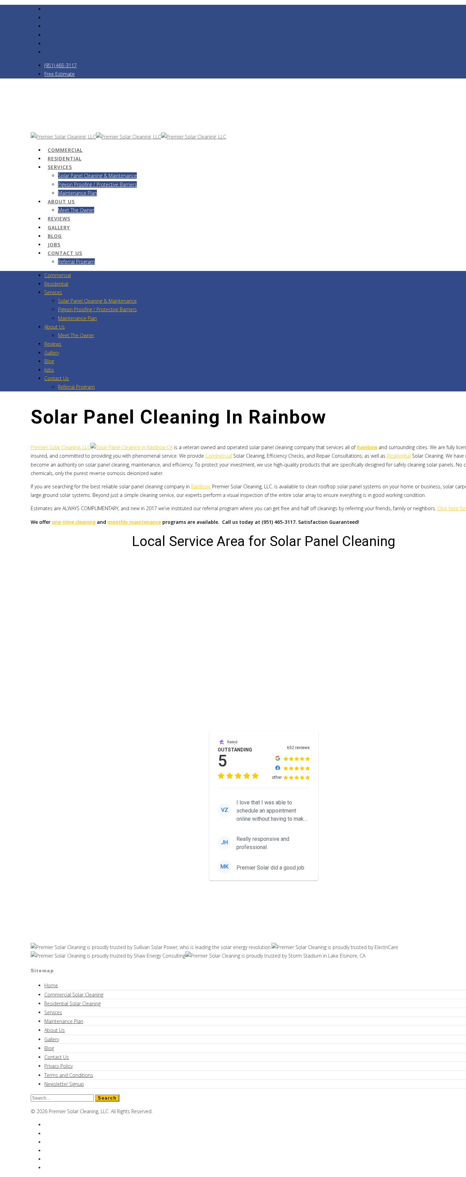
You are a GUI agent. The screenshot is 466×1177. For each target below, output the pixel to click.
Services (60, 167)
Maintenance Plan (77, 318)
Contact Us (65, 253)
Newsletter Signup (64, 1084)
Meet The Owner (76, 210)
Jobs (49, 370)
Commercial (57, 275)
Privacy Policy (58, 1066)
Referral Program (76, 261)
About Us (61, 201)
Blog (49, 361)
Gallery (51, 352)
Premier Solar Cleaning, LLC (60, 447)
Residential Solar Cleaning (72, 1003)
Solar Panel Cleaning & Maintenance (97, 175)
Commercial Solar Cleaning (73, 994)
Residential (56, 284)
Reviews (52, 344)
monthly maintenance (134, 522)
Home (51, 985)
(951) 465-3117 (60, 65)
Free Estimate (59, 74)
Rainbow (200, 486)
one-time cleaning (74, 522)
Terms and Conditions (68, 1075)
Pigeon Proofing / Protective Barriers (97, 184)
